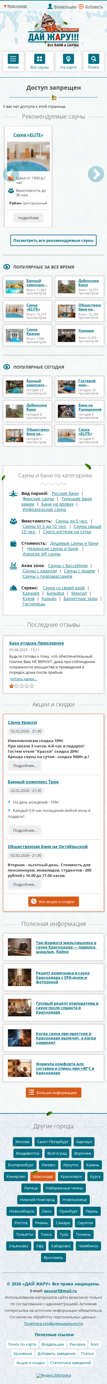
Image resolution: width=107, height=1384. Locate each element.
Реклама (77, 1344)
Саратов (85, 1222)
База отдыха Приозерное (36, 643)
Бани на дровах (57, 504)
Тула (64, 1234)
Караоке (31, 593)
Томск (46, 1234)
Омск (47, 1211)
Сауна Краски (33, 331)
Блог (95, 1344)
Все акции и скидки (56, 901)
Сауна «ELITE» (28, 134)
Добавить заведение (56, 1353)
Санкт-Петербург (53, 1141)
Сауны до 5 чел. (72, 521)
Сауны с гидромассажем (47, 576)
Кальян (49, 598)
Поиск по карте (22, 1344)
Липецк (31, 1188)
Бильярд (55, 593)
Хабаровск (61, 1246)
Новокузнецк (74, 1199)
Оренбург (68, 1211)
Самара (63, 1222)
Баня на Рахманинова (91, 407)
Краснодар (43, 1176)
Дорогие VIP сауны (42, 554)
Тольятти (24, 1234)
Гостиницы (34, 604)
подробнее (28, 217)
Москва (22, 1141)
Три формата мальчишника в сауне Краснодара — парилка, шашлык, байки (66, 947)
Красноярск (71, 1176)
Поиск (93, 66)
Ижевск (49, 1164)
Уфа (39, 1246)
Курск (95, 1176)
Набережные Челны (64, 1188)
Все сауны (39, 66)
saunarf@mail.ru (60, 1290)
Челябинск (88, 1246)
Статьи (87, 1353)
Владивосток (28, 1153)
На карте (68, 66)
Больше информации (57, 1092)
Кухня (28, 598)
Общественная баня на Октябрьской (92, 309)
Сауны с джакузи (40, 571)
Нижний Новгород (37, 1199)
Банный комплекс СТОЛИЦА (35, 385)
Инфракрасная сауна (44, 509)
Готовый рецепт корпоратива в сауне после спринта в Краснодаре (67, 1007)
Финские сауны (38, 498)
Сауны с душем (79, 571)
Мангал (79, 593)
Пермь (92, 1211)
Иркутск (70, 1164)
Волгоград (57, 1153)
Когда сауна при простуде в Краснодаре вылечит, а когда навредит (66, 1038)
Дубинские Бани (88, 282)
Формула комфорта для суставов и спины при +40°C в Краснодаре (65, 1068)
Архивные (22, 1353)
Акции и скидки (30, 1362)
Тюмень (83, 1234)
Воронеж (82, 1153)
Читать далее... (23, 678)
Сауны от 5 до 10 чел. (45, 526)
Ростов (21, 1222)
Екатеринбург (21, 1164)
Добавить (94, 6)
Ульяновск (19, 1246)
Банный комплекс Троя (35, 284)
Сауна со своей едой (64, 588)
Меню (13, 66)
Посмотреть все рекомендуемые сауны (53, 240)
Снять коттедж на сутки (67, 531)
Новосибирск (21, 1211)
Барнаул (84, 1141)
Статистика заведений (70, 1362)
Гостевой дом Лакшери (87, 385)
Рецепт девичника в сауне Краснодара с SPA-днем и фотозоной (63, 977)
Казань (92, 1164)
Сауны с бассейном (68, 565)
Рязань (41, 1222)
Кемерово (16, 1176)
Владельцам (65, 6)
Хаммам (86, 330)
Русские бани (65, 493)
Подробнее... (25, 765)
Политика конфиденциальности (53, 1323)
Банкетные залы (80, 598)
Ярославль (53, 1257)
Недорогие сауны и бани (52, 548)
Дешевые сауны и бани (74, 543)
